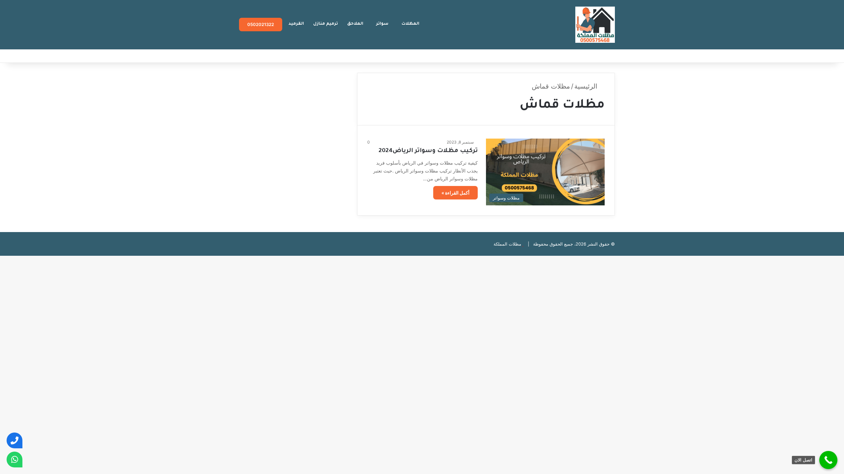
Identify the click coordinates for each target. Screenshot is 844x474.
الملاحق (355, 24)
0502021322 (260, 24)
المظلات (410, 24)
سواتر (382, 24)
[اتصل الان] (828, 460)
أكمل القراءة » (455, 193)
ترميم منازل (325, 24)
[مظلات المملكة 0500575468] (595, 25)
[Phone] (14, 440)
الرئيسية (586, 86)
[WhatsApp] (14, 459)
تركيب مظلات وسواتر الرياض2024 (428, 151)
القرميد (296, 24)
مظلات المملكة (507, 244)
